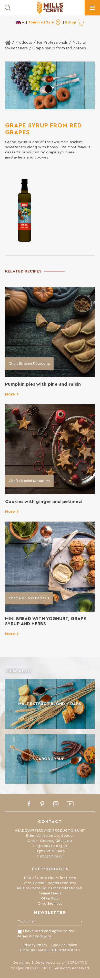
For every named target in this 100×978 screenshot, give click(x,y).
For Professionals (52, 43)
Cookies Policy (64, 945)
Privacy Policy (35, 945)
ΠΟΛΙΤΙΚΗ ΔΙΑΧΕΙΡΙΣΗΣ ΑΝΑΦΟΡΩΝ (50, 950)
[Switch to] (20, 22)
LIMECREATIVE (74, 962)
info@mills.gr (51, 856)
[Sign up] (81, 923)
